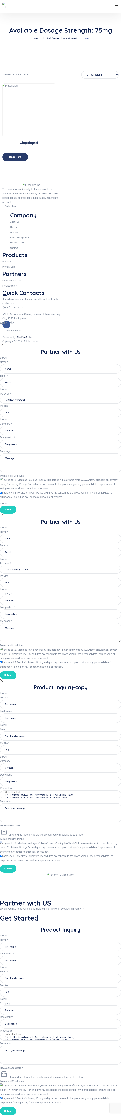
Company (6, 423)
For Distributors (9, 285)
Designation (7, 437)
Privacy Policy (17, 242)
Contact (14, 248)
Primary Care (8, 267)
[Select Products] (60, 792)
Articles (14, 232)
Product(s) (6, 788)
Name (4, 361)
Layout (3, 357)
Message (6, 451)
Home (35, 38)
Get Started (20, 918)
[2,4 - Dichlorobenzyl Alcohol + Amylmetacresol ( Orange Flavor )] (60, 797)
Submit (8, 509)
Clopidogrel (29, 143)
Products (6, 261)
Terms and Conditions (12, 475)
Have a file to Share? (11, 825)
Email (4, 375)
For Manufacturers (11, 280)
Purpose (5, 393)
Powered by (18, 337)
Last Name (7, 711)
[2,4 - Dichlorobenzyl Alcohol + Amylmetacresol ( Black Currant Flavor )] (60, 795)
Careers (14, 227)
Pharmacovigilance (19, 237)
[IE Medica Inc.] (6, 6)
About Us (14, 222)
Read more (30, 126)
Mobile (4, 405)
